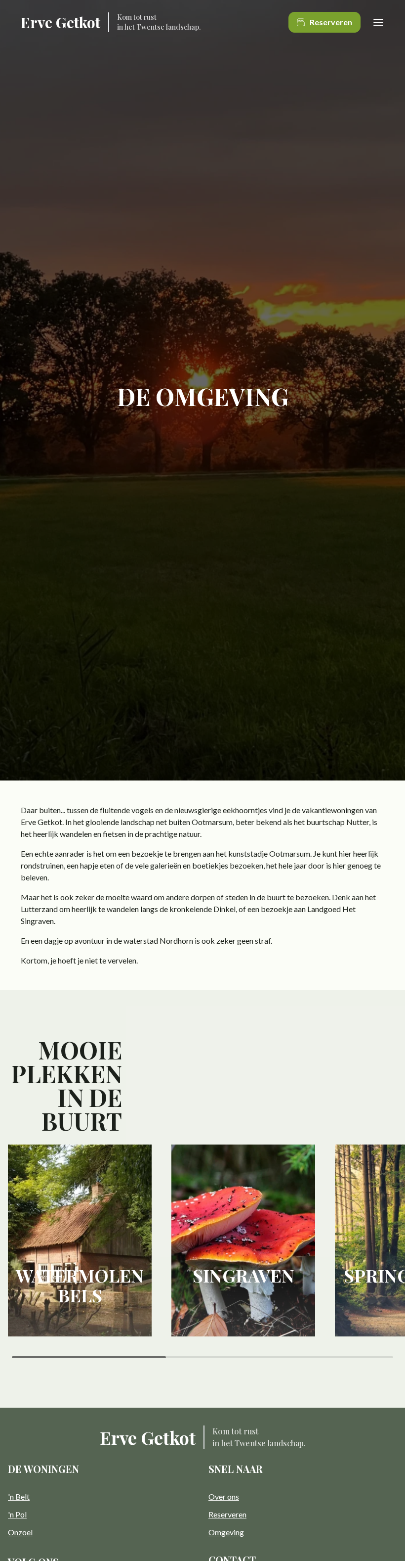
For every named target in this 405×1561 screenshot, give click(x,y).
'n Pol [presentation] (17, 1514)
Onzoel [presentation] (20, 1532)
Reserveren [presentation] (227, 1514)
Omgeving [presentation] (226, 1532)
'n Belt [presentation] (19, 1496)
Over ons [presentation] (223, 1496)
